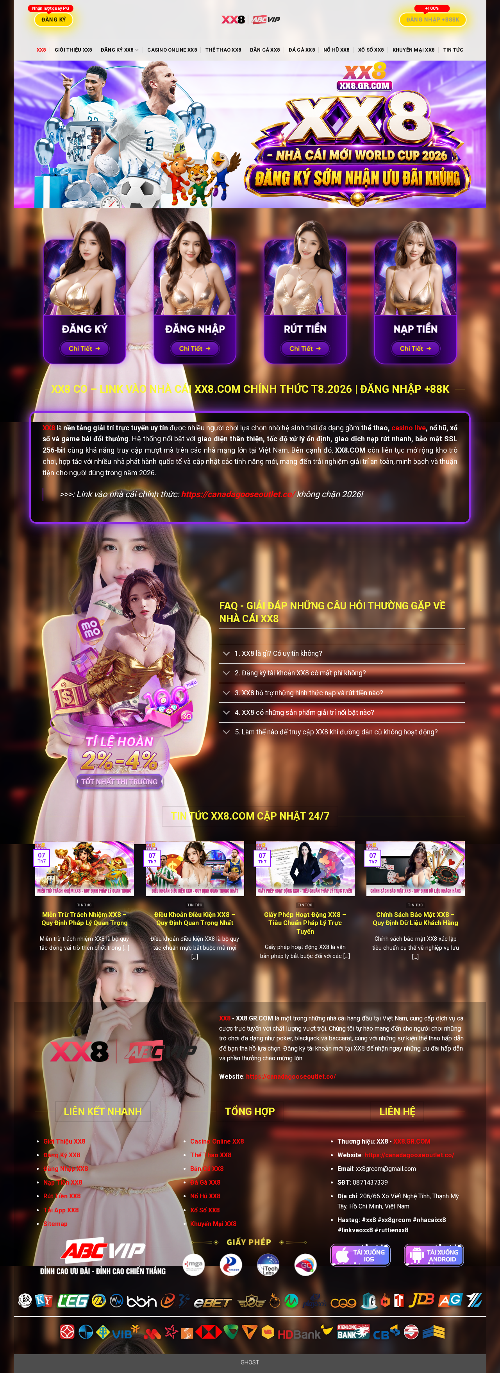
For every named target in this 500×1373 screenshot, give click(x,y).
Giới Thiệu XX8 (73, 50)
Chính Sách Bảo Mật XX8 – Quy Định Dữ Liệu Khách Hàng (415, 919)
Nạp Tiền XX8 (62, 1182)
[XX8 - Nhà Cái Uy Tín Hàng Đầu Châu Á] (250, 20)
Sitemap (55, 1224)
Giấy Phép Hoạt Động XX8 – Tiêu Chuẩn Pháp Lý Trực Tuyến (305, 923)
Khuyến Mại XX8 (414, 50)
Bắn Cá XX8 (265, 50)
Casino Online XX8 (171, 50)
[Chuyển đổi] (226, 654)
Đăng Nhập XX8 (65, 1169)
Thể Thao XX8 (223, 50)
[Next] (466, 914)
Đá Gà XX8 (302, 50)
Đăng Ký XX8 (117, 50)
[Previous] (33, 914)
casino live (408, 428)
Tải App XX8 (61, 1210)
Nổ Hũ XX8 (336, 50)
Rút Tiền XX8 (61, 1196)
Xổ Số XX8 (371, 50)
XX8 (41, 50)
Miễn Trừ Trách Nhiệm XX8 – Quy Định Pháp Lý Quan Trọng (84, 919)
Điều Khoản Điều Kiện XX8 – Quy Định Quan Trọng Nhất (194, 919)
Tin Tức (453, 50)
